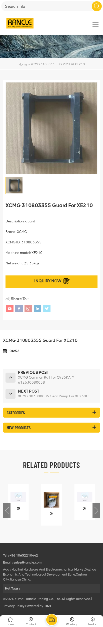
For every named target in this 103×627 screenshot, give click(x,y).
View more (17, 516)
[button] (96, 510)
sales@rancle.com (28, 562)
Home (23, 64)
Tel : (6, 555)
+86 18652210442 (24, 555)
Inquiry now (48, 281)
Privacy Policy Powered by (23, 606)
